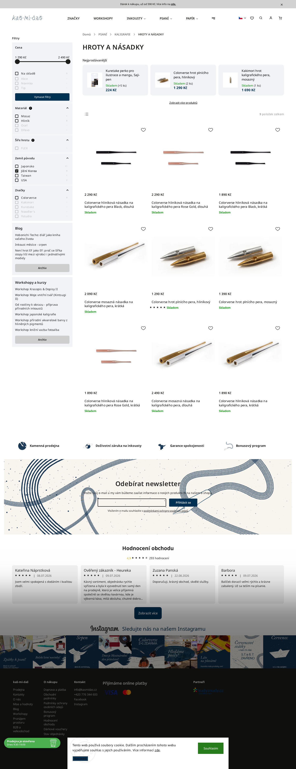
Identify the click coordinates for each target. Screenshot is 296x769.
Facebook (80, 699)
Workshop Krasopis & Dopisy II (36, 289)
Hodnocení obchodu (148, 548)
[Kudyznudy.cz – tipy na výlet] (237, 691)
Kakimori (44, 202)
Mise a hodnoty (23, 704)
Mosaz (44, 116)
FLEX (44, 148)
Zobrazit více (148, 613)
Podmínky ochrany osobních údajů (55, 705)
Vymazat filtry (42, 97)
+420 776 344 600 (85, 694)
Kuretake (44, 207)
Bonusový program (50, 713)
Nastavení (80, 758)
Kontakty (18, 694)
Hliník (44, 121)
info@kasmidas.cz (85, 689)
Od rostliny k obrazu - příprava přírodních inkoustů (36, 306)
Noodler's (44, 211)
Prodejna (19, 689)
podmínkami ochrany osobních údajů (166, 510)
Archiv (42, 268)
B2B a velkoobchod (21, 729)
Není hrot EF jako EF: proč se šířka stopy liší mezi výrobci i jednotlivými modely (40, 254)
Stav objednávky (54, 734)
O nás (17, 699)
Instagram (81, 704)
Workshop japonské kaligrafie (35, 314)
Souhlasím (211, 748)
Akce (44, 79)
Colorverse (44, 198)
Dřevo (44, 130)
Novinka (44, 83)
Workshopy (20, 714)
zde (157, 750)
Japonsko (44, 166)
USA (44, 180)
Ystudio (44, 216)
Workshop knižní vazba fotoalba (37, 330)
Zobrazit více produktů (183, 103)
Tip (44, 88)
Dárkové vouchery (55, 729)
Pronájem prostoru (19, 720)
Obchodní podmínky (50, 696)
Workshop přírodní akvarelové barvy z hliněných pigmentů (41, 322)
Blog (16, 709)
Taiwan (44, 175)
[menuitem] (77, 18)
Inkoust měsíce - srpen (31, 244)
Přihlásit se (183, 502)
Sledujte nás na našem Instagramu (164, 628)
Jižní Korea (44, 171)
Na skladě (44, 73)
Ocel (44, 125)
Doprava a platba (55, 689)
